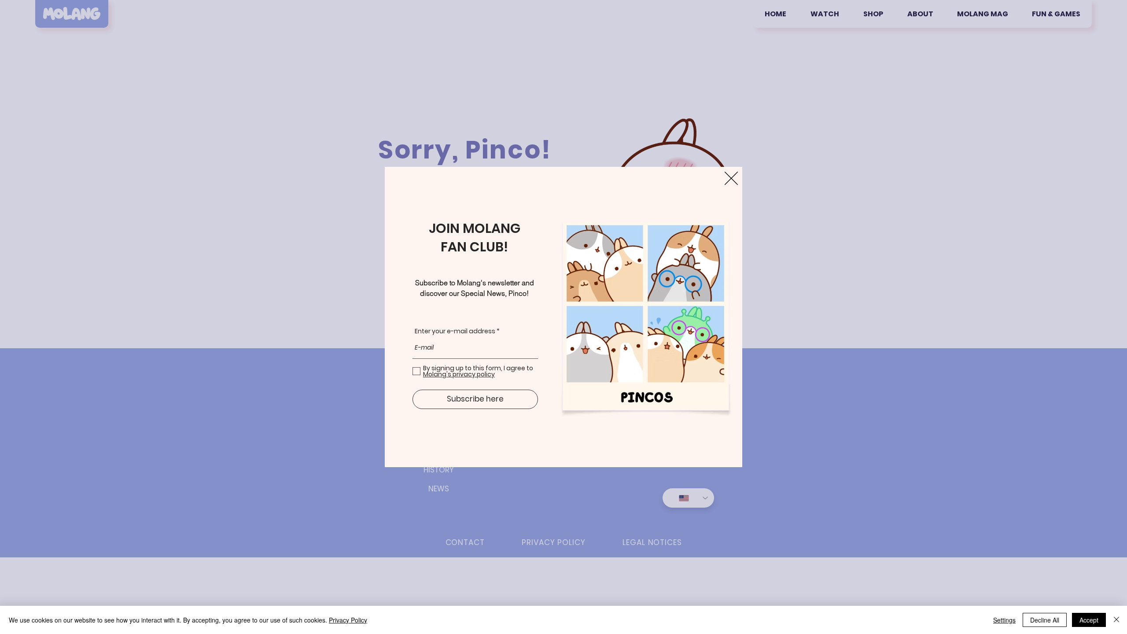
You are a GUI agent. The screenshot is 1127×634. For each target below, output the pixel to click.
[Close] (1116, 620)
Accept (1088, 620)
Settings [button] (1004, 620)
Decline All (1044, 620)
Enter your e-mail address (455, 331)
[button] (731, 178)
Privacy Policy (348, 620)
